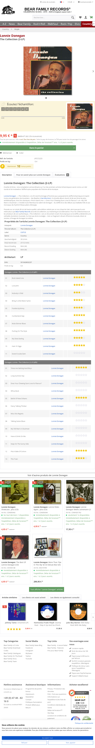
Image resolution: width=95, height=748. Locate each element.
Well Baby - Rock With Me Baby (78, 623)
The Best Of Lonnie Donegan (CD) (13, 563)
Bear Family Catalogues (12, 653)
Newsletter (30, 697)
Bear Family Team (10, 661)
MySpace (29, 653)
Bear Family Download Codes (12, 649)
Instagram (29, 650)
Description (7, 175)
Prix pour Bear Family (55, 650)
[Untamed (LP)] (17, 611)
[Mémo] (80, 17)
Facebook (29, 648)
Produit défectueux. (33, 705)
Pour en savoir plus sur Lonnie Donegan (33, 175)
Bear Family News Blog (34, 645)
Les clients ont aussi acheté (33, 597)
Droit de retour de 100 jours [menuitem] (80, 652)
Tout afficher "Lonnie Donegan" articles (46, 589)
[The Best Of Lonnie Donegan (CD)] (15, 547)
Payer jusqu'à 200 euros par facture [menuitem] (80, 657)
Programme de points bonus (34, 690)
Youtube (29, 659)
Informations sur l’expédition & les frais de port (57, 699)
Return (28, 707)
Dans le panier (36, 148)
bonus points (26, 166)
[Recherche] (72, 17)
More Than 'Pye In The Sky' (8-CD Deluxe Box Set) (47, 563)
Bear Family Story (10, 659)
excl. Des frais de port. (28, 139)
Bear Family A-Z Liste (11, 645)
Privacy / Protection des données (56, 690)
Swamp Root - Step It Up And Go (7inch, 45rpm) (47, 623)
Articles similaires (9, 597)
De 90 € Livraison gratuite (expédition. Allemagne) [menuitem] (81, 662)
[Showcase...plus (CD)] (15, 492)
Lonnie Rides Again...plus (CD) (46, 508)
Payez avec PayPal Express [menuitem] (81, 673)
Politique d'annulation (34, 702)
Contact (28, 699)
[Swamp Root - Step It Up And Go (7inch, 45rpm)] (47, 611)
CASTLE (23, 232)
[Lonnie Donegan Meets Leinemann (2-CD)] (80, 492)
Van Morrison (46, 198)
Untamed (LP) (16, 622)
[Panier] (91, 17)
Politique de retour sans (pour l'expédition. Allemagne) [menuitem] (80, 668)
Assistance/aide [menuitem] (85, 2)
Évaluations (61, 175)
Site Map (51, 713)
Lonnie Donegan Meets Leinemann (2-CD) (78, 508)
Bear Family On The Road (13, 656)
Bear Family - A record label (57, 645)
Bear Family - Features (56, 648)
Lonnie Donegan (12, 35)
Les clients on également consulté (64, 597)
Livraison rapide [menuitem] (77, 648)
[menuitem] (54, 17)
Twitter (28, 656)
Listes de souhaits (48, 2)
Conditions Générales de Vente (56, 706)
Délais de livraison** (55, 710)
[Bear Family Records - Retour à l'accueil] (8, 10)
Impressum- (30, 694)
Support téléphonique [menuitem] (80, 676)
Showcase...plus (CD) (9, 508)
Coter (21, 153)
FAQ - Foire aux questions (57, 694)
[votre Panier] (85, 17)
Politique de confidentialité (84, 723)
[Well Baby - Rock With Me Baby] (78, 611)
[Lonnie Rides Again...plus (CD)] (47, 492)
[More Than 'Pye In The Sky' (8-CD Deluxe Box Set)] (47, 547)
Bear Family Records (23, 211)
